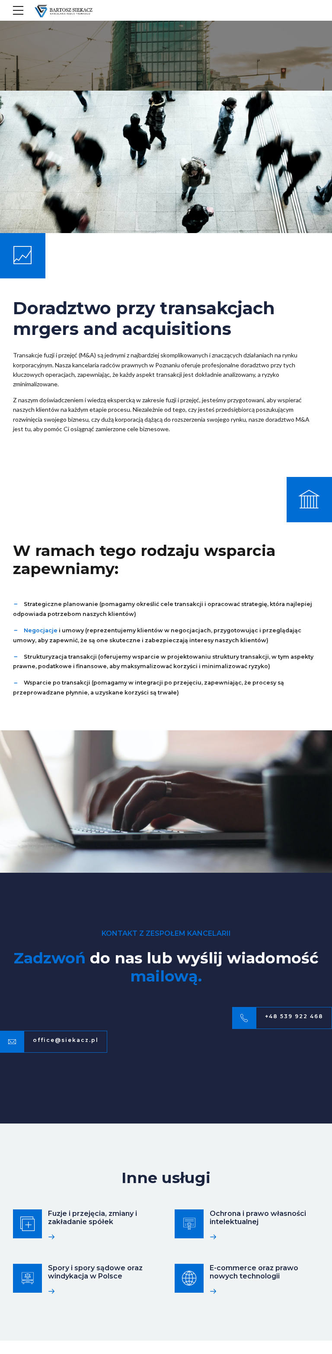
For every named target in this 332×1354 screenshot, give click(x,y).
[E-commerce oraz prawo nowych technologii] (189, 1278)
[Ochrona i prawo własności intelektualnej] (189, 1223)
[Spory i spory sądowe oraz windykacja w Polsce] (27, 1278)
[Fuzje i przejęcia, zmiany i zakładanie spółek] (27, 1223)
